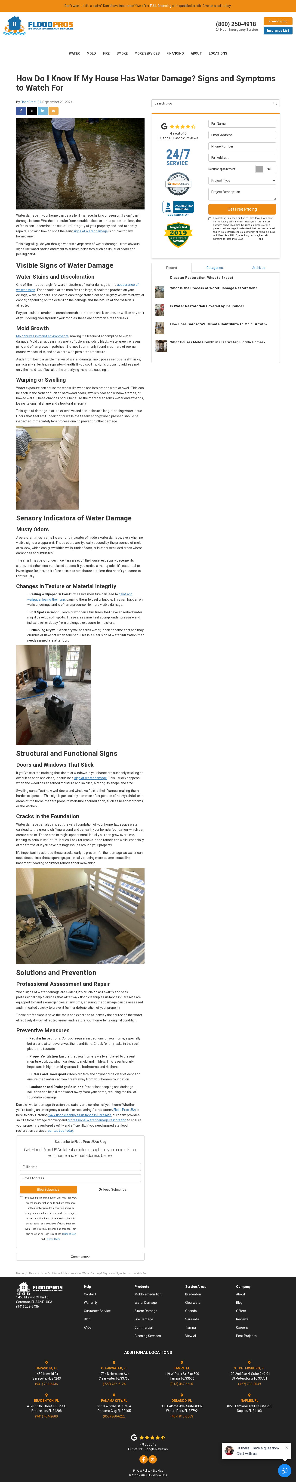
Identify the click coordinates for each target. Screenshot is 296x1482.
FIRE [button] (106, 53)
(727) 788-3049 (249, 1384)
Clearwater (193, 1302)
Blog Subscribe (48, 1189)
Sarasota (192, 1319)
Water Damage (146, 1302)
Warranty (91, 1302)
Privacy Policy (53, 1239)
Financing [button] (175, 53)
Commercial (144, 1327)
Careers (242, 1327)
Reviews (242, 1319)
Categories (215, 268)
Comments (79, 1256)
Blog (87, 1319)
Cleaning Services (148, 1336)
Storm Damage (146, 1311)
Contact (90, 1294)
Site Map (157, 1470)
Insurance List (278, 30)
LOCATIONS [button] (218, 53)
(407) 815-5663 (181, 1416)
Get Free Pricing (242, 209)
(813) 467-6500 (181, 1384)
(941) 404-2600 (46, 1416)
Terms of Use (69, 1234)
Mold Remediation (148, 1294)
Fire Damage (144, 1319)
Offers (241, 1311)
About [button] (196, 53)
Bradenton (193, 1294)
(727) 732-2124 (114, 1384)
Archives (258, 268)
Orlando (191, 1311)
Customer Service (97, 1311)
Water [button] (74, 53)
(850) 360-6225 (114, 1416)
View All (191, 1336)
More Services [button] (147, 53)
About (240, 1294)
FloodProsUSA (31, 102)
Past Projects (246, 1336)
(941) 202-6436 (46, 1384)
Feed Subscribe (114, 1189)
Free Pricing (278, 21)
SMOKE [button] (122, 53)
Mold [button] (91, 53)
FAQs (88, 1327)
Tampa (190, 1327)
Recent (171, 268)
